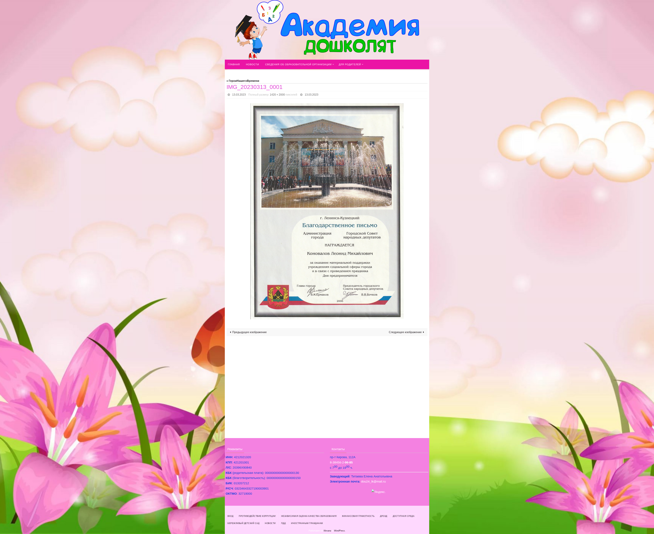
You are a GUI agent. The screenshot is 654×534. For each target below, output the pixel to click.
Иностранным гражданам (307, 523)
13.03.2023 (239, 94)
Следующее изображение (405, 332)
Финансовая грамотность (358, 516)
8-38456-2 (341, 462)
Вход (230, 516)
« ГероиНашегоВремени (243, 80)
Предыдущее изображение (249, 332)
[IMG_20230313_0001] (327, 211)
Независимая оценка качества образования (309, 516)
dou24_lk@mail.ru (373, 481)
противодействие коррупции (257, 516)
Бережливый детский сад (243, 523)
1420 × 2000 (277, 94)
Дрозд (383, 516)
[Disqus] (327, 382)
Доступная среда (404, 516)
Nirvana (327, 530)
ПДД (283, 523)
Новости (270, 523)
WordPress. (340, 530)
